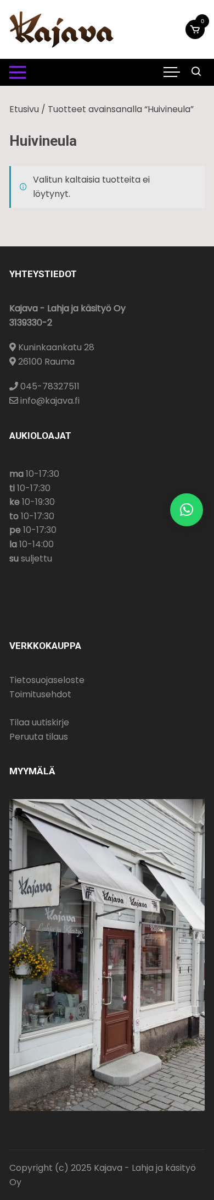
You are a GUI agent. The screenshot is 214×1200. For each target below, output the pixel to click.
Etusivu (24, 109)
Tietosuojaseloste (47, 680)
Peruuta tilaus (38, 736)
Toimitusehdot (40, 694)
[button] (186, 509)
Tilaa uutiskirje (39, 722)
